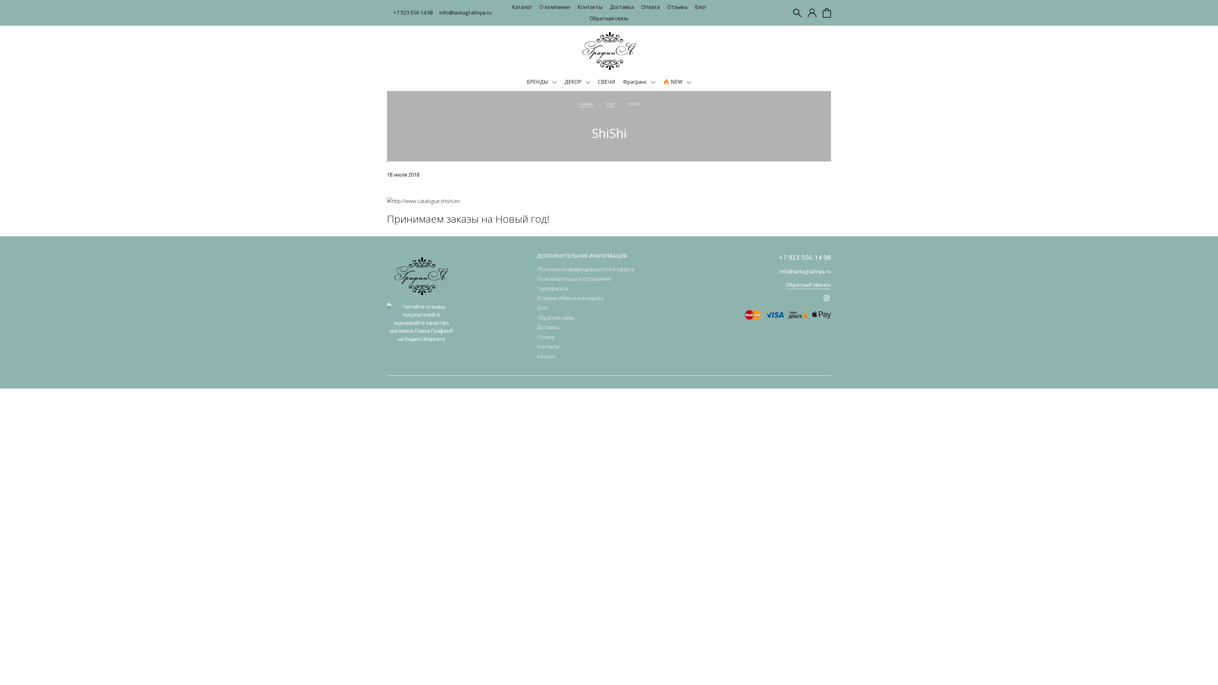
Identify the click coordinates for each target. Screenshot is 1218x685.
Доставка (622, 6)
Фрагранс (635, 81)
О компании (555, 6)
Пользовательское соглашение (574, 278)
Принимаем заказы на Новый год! (468, 218)
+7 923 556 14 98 (413, 12)
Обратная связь (609, 18)
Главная (586, 104)
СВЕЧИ (606, 81)
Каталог (522, 6)
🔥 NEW (673, 81)
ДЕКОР (574, 81)
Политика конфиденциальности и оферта (585, 269)
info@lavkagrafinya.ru (465, 12)
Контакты (590, 6)
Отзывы (677, 6)
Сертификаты (552, 288)
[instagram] (826, 298)
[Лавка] (609, 51)
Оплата (650, 6)
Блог (700, 6)
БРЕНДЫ (538, 81)
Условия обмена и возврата (570, 298)
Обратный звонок (808, 284)
